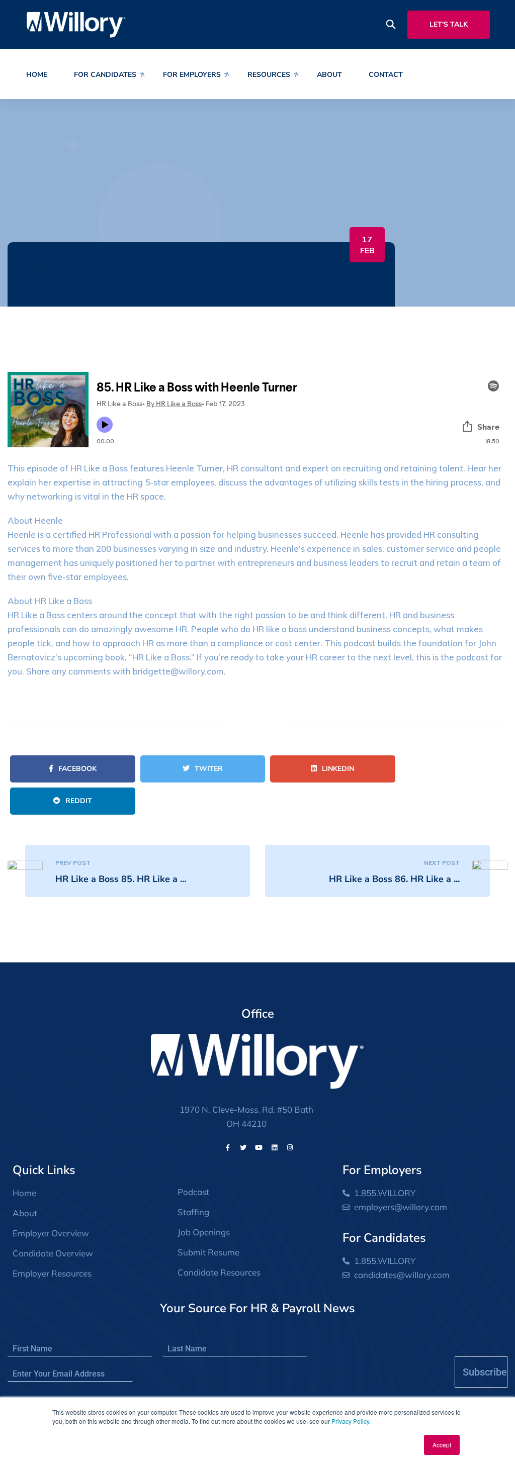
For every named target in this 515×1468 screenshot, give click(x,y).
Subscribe (485, 1372)
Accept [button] (442, 1444)
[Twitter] (243, 1147)
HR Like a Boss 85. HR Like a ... (120, 879)
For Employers (192, 74)
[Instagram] (290, 1147)
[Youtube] (259, 1147)
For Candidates (105, 74)
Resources (268, 74)
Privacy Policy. (351, 1421)
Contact (386, 74)
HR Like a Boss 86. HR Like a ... (394, 879)
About (329, 74)
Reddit (78, 801)
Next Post (442, 862)
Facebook (77, 768)
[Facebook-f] (227, 1147)
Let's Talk (449, 24)
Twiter (209, 768)
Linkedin (338, 768)
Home (36, 74)
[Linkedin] (274, 1147)
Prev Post (73, 862)
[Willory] (76, 24)
